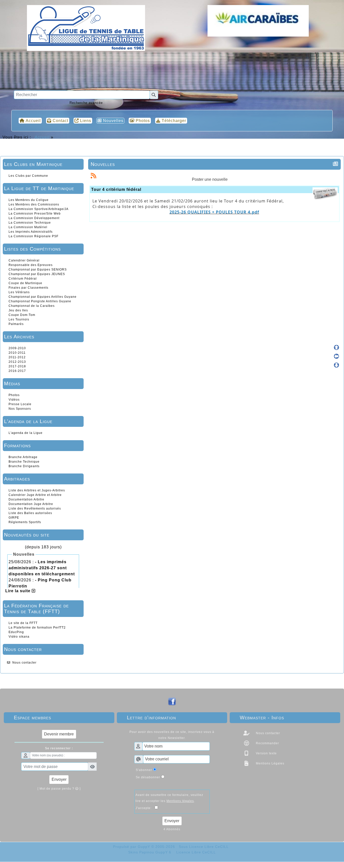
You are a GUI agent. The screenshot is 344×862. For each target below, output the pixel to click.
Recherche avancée (86, 103)
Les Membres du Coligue (29, 200)
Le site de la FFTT (23, 623)
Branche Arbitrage (23, 457)
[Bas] (336, 365)
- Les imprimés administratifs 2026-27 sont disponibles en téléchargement (42, 568)
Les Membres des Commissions (34, 204)
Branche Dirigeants (24, 466)
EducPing (16, 632)
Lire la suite (18, 591)
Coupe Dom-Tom (22, 315)
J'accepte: (145, 808)
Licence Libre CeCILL (195, 852)
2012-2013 (17, 362)
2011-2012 (17, 357)
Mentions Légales (269, 763)
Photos (14, 395)
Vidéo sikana (19, 636)
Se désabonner (148, 777)
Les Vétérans (19, 292)
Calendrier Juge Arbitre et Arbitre (35, 495)
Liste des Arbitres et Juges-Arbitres (37, 490)
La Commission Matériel (28, 227)
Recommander (267, 743)
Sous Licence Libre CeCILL (204, 847)
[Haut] (336, 347)
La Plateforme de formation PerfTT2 (37, 627)
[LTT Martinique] (86, 27)
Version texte (266, 753)
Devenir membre (59, 734)
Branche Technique (24, 461)
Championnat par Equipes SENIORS (38, 269)
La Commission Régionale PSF (33, 236)
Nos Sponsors (20, 408)
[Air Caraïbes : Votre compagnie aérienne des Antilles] (258, 21)
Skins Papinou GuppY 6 (151, 852)
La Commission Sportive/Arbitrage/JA (38, 209)
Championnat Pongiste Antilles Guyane (40, 301)
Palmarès (16, 324)
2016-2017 (17, 371)
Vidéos (14, 399)
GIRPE (14, 517)
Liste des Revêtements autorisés (35, 508)
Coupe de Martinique (25, 283)
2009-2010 (17, 348)
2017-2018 (17, 366)
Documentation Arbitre (26, 499)
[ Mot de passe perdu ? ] (59, 788)
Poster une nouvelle (210, 179)
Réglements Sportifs (25, 522)
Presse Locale (20, 404)
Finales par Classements (28, 287)
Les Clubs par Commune (28, 175)
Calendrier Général (24, 260)
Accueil (42, 137)
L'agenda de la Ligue (26, 433)
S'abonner (144, 770)
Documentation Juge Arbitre (31, 504)
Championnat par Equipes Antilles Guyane (43, 297)
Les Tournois (19, 319)
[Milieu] (336, 356)
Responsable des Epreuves (31, 265)
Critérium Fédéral (23, 278)
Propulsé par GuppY (132, 847)
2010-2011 (17, 352)
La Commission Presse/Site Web (35, 213)
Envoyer (59, 779)
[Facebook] (172, 701)
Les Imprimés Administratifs (31, 231)
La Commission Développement (34, 218)
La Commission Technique (30, 222)
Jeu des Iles (18, 310)
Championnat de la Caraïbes (32, 306)
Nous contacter (24, 662)
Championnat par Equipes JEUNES (37, 274)
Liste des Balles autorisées (30, 513)
